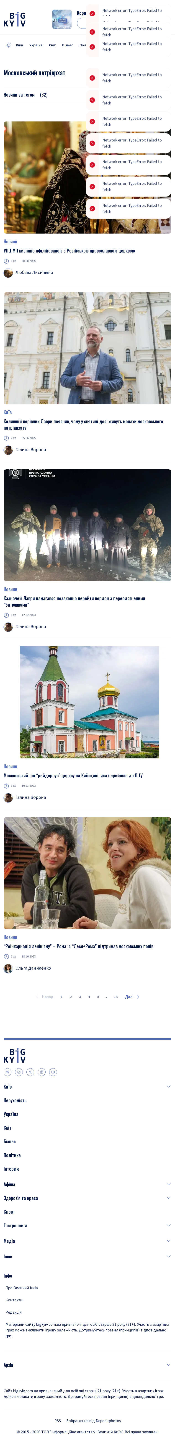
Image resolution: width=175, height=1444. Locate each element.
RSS (57, 1421)
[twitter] (30, 1072)
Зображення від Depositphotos (93, 1421)
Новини (10, 241)
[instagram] (42, 1072)
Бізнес (67, 45)
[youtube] (53, 1072)
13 (116, 996)
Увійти (149, 23)
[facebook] (19, 1072)
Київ (19, 45)
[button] (91, 1086)
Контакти (14, 1300)
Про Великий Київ (21, 1288)
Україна (36, 45)
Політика (87, 45)
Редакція (13, 1312)
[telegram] (7, 1072)
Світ (52, 45)
